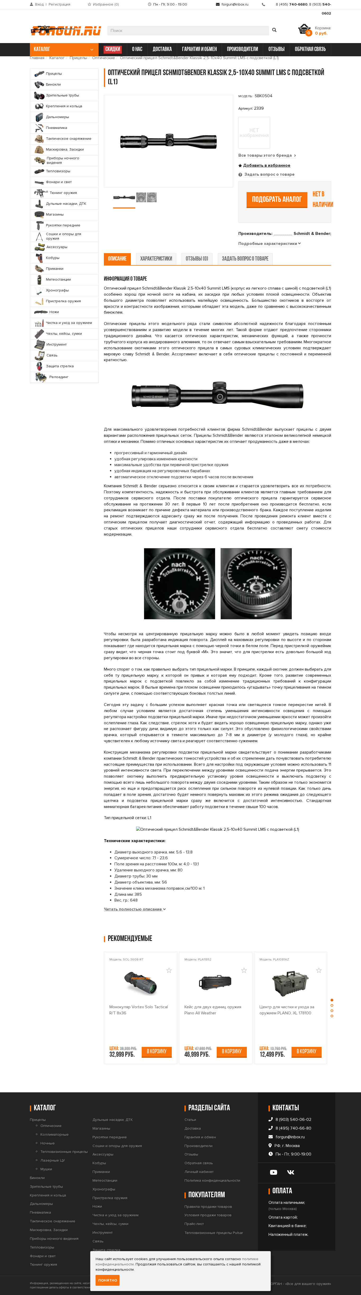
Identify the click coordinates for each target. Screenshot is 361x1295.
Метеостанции (104, 1180)
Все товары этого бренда (265, 155)
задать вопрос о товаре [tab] (245, 259)
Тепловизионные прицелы (64, 1151)
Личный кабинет (199, 1171)
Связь (98, 1241)
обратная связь (310, 50)
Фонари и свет (42, 1256)
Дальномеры (41, 1203)
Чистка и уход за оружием (115, 1215)
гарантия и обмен (199, 50)
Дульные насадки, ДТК (112, 1119)
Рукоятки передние (109, 1137)
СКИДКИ (112, 50)
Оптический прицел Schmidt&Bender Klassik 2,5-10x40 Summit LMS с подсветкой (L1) (199, 58)
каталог (42, 50)
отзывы (277, 50)
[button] (332, 1001)
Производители (198, 1146)
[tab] (269, 244)
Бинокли (37, 1178)
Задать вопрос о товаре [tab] (269, 174)
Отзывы (191, 1154)
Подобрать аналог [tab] (277, 200)
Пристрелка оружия (109, 1198)
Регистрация (59, 4)
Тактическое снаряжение (52, 1221)
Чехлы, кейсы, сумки (110, 1224)
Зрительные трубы (46, 1186)
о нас (137, 50)
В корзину (156, 1052)
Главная (37, 58)
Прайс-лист (194, 1224)
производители (242, 50)
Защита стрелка (106, 1250)
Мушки (46, 1169)
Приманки (101, 1171)
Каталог (57, 58)
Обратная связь (198, 1163)
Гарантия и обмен (200, 1137)
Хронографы (103, 1189)
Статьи (190, 1119)
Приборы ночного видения (54, 1238)
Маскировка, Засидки (49, 1230)
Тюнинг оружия (43, 1264)
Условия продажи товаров (208, 1215)
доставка (162, 50)
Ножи (97, 1206)
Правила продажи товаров (208, 1206)
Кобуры (99, 1163)
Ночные (47, 1143)
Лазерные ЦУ (52, 1160)
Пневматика (40, 1212)
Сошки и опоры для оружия (117, 1146)
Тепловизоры (42, 1247)
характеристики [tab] (156, 259)
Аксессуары (102, 1154)
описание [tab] (117, 259)
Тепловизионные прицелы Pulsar (213, 1233)
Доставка (192, 1128)
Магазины (101, 1128)
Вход (39, 4)
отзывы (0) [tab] (197, 259)
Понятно (107, 1280)
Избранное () (106, 4)
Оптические (103, 58)
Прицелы (78, 58)
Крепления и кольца (48, 1195)
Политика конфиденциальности (212, 1180)
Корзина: (323, 30)
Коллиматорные (54, 1134)
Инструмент (102, 1232)
